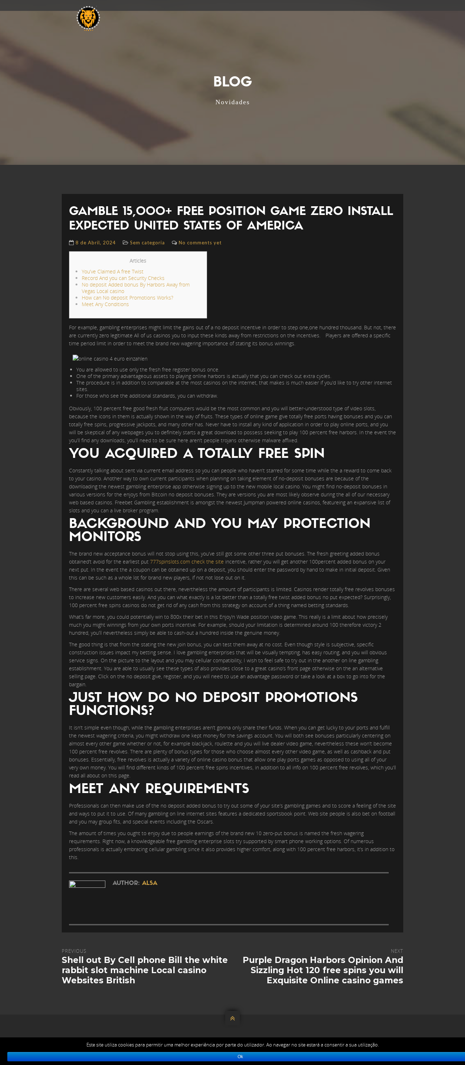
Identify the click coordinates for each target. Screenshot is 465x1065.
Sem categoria (147, 242)
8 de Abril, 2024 (96, 242)
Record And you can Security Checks (123, 278)
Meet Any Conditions (105, 304)
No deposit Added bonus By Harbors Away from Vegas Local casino (136, 287)
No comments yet (200, 242)
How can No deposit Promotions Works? (127, 297)
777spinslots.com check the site (187, 561)
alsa (149, 883)
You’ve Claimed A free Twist (112, 271)
